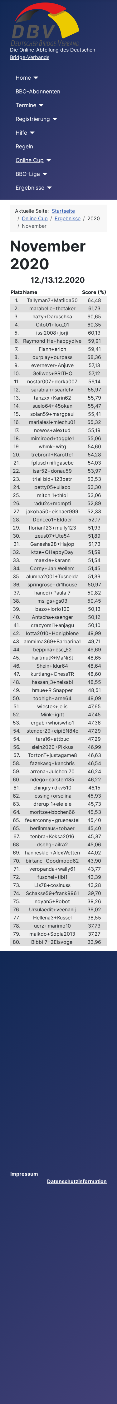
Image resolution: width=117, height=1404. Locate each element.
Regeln (24, 146)
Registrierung (33, 119)
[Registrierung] (54, 119)
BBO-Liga (28, 174)
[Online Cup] (47, 160)
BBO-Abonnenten (38, 91)
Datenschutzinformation (77, 1181)
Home (23, 77)
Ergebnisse (30, 187)
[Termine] (40, 105)
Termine (26, 105)
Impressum (24, 1174)
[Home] (35, 78)
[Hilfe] (31, 133)
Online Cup (30, 160)
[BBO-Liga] (44, 174)
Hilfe (21, 132)
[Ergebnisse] (48, 188)
